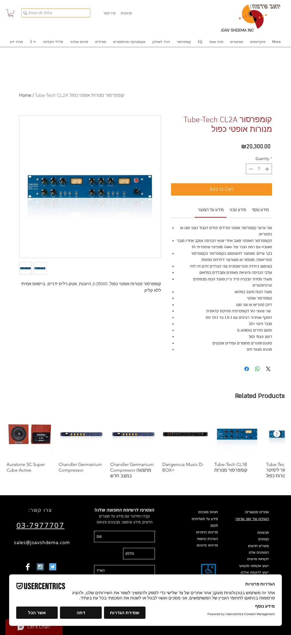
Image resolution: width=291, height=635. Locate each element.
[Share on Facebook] (246, 368)
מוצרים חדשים (258, 546)
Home (25, 95)
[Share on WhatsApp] (257, 368)
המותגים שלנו (259, 552)
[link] (211, 210)
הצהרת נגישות (207, 539)
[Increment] (267, 169)
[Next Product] (276, 433)
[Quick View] (30, 434)
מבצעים (263, 532)
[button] (10, 13)
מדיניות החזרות (207, 532)
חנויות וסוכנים (208, 512)
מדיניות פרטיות (207, 545)
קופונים (263, 539)
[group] (145, 445)
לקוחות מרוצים (258, 559)
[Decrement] (250, 169)
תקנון (214, 525)
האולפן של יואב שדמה (252, 519)
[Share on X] (268, 368)
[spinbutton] (259, 169)
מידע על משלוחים (205, 519)
